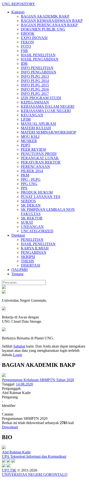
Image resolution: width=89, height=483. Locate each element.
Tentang (17, 274)
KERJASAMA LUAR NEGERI (46, 111)
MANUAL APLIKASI (38, 124)
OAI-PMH (19, 270)
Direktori (18, 235)
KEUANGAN (32, 115)
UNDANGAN (32, 227)
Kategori (17, 12)
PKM (25, 175)
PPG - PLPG (31, 179)
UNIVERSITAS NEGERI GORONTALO (34, 475)
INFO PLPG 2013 (35, 76)
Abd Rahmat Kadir (16, 452)
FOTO (26, 46)
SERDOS (28, 201)
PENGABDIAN (33, 252)
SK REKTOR (31, 218)
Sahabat (19, 346)
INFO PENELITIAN (37, 68)
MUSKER (29, 141)
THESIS (27, 261)
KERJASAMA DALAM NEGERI (47, 106)
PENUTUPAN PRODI (38, 154)
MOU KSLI (30, 137)
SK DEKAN (31, 205)
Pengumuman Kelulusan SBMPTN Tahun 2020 (38, 380)
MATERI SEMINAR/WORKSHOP (48, 132)
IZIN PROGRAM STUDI (41, 98)
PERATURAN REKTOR (41, 162)
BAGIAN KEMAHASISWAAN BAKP (52, 21)
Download (10, 427)
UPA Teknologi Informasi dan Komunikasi (34, 456)
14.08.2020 (24, 384)
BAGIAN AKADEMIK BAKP (45, 16)
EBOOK (27, 33)
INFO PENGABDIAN (38, 72)
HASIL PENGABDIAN (39, 59)
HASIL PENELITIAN (38, 55)
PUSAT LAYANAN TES (40, 197)
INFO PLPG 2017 (35, 94)
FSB (24, 51)
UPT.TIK (9, 470)
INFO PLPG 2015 (35, 85)
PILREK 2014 (32, 171)
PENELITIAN (32, 240)
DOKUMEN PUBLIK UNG (43, 29)
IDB (24, 64)
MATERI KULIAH (36, 128)
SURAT (27, 222)
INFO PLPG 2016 (35, 89)
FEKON (27, 42)
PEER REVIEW (33, 149)
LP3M (26, 119)
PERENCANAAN (35, 167)
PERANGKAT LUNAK (40, 158)
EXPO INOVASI (34, 38)
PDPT (25, 145)
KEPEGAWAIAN (35, 102)
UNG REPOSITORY (18, 4)
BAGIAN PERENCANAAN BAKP (49, 25)
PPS (24, 188)
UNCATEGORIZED (37, 231)
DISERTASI (30, 265)
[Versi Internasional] (4, 288)
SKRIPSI (28, 257)
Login (17, 355)
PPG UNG (29, 184)
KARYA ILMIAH (35, 248)
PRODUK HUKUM (37, 192)
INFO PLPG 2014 (35, 81)
